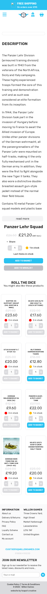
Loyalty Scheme (10, 530)
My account (7, 538)
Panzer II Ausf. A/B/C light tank (36, 398)
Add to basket (23, 260)
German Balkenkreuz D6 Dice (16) (11, 398)
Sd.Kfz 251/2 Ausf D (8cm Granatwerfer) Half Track (35, 446)
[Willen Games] (23, 15)
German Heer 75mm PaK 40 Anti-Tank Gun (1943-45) (11, 462)
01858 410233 (22, 553)
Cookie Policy (13, 584)
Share (12, 241)
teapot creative (28, 591)
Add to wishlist (23, 268)
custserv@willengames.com (22, 549)
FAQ (4, 526)
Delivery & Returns (11, 517)
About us (6, 513)
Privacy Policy (9, 522)
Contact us (7, 534)
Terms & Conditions (30, 584)
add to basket (35, 378)
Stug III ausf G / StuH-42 (11, 351)
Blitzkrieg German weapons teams (36, 352)
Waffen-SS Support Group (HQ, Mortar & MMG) (11, 304)
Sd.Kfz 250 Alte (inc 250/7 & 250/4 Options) (35, 303)
